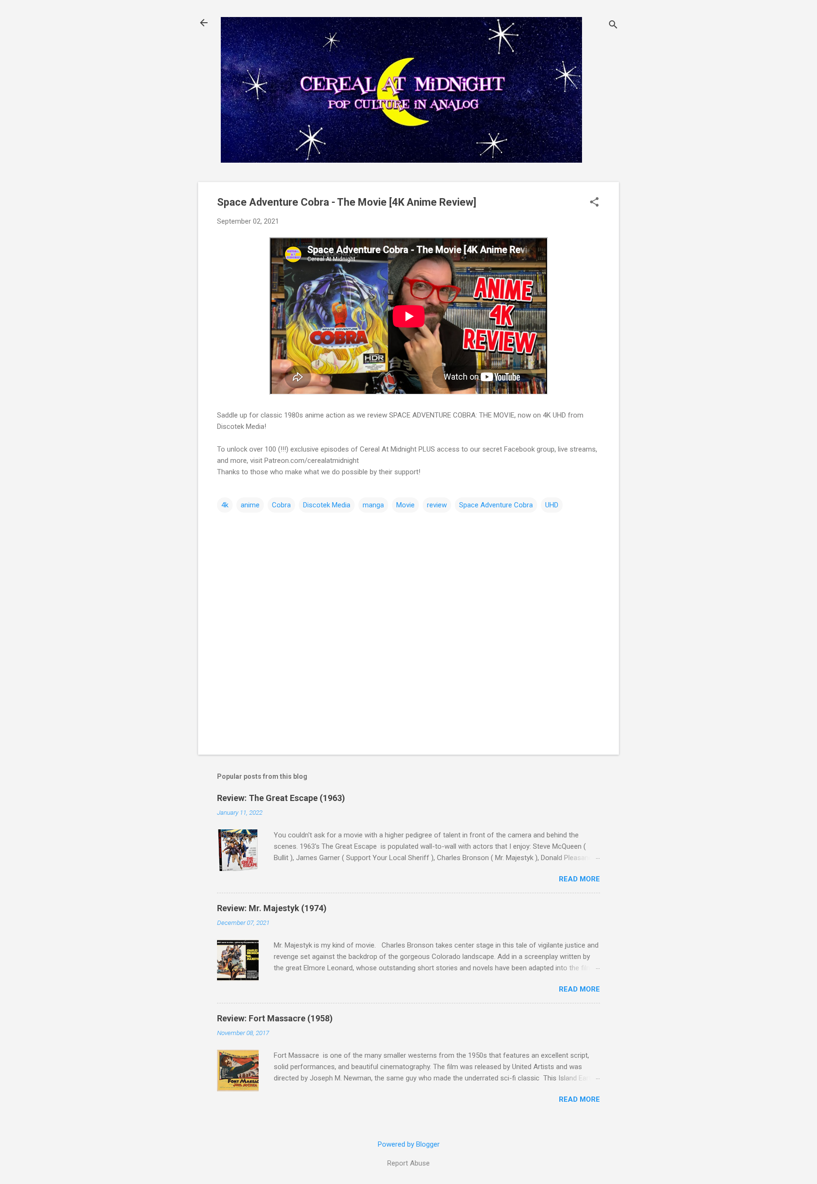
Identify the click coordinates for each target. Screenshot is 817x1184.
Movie (405, 505)
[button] (594, 202)
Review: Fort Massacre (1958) (275, 1018)
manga (373, 505)
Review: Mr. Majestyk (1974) (272, 908)
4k (224, 505)
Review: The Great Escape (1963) (281, 798)
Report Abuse (408, 1163)
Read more (579, 879)
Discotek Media (326, 505)
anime (250, 505)
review (437, 505)
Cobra (281, 505)
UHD (551, 505)
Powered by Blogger (409, 1144)
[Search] (613, 25)
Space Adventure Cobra (496, 505)
